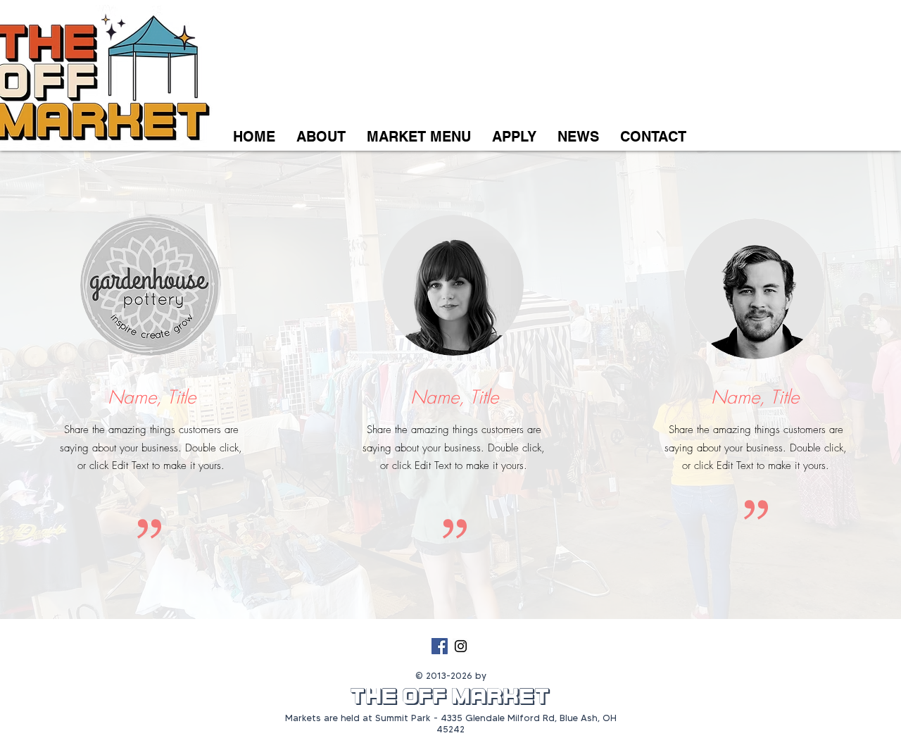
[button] (514, 137)
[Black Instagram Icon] (461, 646)
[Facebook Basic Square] (439, 646)
